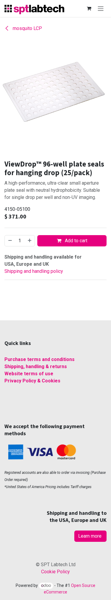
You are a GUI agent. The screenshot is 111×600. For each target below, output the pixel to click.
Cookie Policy (55, 571)
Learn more (90, 536)
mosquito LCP (27, 28)
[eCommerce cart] (89, 8)
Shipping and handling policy (33, 271)
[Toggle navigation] (101, 8)
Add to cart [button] (75, 240)
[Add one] (30, 240)
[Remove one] (10, 240)
